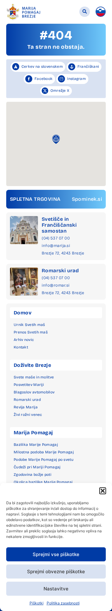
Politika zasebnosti (63, 603)
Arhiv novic (24, 340)
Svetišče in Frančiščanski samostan (59, 225)
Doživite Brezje (32, 365)
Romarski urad (60, 270)
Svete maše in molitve (34, 377)
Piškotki (37, 603)
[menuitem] (101, 12)
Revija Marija (26, 407)
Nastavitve (56, 589)
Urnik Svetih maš (29, 325)
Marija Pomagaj (33, 433)
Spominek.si (87, 199)
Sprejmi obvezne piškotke (56, 571)
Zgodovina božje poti (32, 474)
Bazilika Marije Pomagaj (36, 444)
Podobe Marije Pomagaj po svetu (43, 459)
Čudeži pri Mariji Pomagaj (37, 467)
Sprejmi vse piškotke (56, 554)
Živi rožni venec (28, 414)
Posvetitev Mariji (29, 384)
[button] (103, 491)
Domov (22, 313)
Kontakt (21, 347)
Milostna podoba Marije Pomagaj (44, 452)
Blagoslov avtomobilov (34, 392)
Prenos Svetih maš (31, 332)
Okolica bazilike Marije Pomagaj (43, 482)
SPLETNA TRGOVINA (35, 199)
